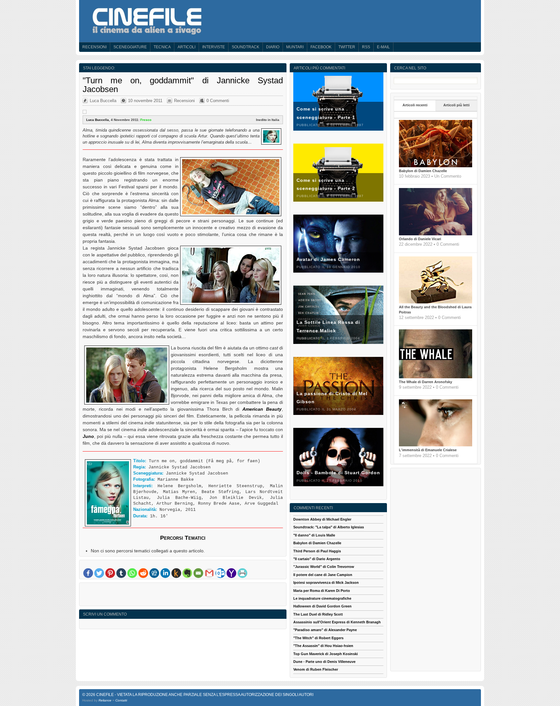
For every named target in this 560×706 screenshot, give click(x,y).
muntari (295, 47)
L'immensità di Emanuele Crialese (428, 450)
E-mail (383, 47)
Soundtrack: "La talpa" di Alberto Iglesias (328, 527)
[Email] (198, 573)
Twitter (346, 47)
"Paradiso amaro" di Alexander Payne (325, 630)
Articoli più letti (456, 105)
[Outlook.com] (220, 573)
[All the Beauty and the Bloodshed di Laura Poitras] (435, 302)
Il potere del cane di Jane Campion (322, 575)
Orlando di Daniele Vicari (420, 239)
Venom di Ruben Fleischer (315, 669)
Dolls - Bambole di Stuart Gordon (338, 472)
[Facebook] (88, 573)
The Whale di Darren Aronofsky (425, 382)
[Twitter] (99, 573)
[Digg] (154, 573)
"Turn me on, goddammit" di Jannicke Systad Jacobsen (183, 85)
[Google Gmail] (209, 573)
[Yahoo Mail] (231, 573)
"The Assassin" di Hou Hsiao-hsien (323, 646)
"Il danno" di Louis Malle (314, 535)
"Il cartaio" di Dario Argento (316, 559)
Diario (272, 47)
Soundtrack (245, 47)
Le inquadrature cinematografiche (322, 598)
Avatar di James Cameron (328, 259)
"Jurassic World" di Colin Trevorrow (323, 567)
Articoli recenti (414, 105)
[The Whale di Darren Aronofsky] (435, 377)
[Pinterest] (110, 573)
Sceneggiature (130, 47)
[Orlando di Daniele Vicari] (435, 234)
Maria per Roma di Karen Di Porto (321, 591)
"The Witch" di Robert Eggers (318, 638)
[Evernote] (187, 573)
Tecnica (162, 47)
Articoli (186, 47)
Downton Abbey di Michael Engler (322, 519)
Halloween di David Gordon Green (322, 606)
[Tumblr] (121, 573)
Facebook (321, 47)
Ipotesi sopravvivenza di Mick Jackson (326, 582)
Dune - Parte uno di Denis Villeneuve (324, 662)
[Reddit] (143, 573)
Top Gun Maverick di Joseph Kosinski (325, 654)
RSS (366, 47)
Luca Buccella (103, 100)
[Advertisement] (183, 596)
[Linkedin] (165, 573)
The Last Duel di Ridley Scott (318, 614)
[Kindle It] (176, 573)
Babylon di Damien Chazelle (423, 171)
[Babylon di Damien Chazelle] (435, 166)
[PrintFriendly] (242, 573)
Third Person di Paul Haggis (317, 551)
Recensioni (94, 47)
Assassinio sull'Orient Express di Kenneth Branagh (337, 622)
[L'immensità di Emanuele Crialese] (435, 445)
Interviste (213, 47)
